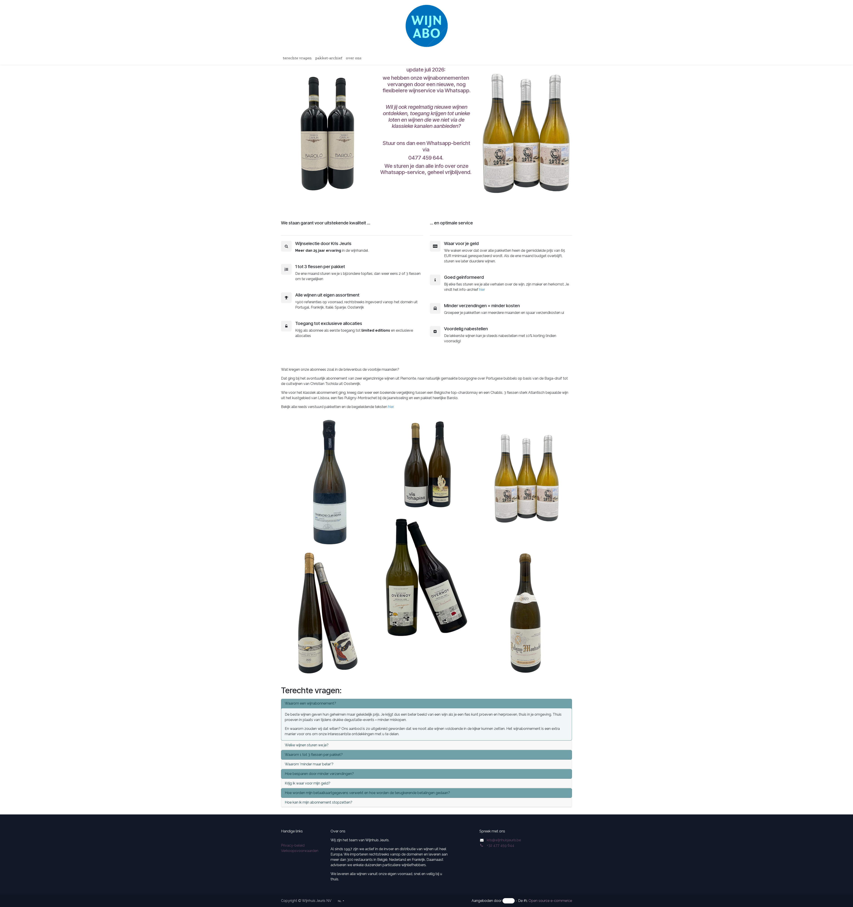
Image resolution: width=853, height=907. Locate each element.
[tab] (426, 703)
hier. (391, 407)
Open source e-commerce (550, 901)
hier (482, 289)
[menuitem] (297, 58)
